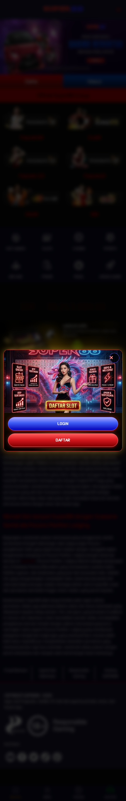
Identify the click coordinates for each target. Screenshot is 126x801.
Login (63, 423)
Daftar (63, 440)
